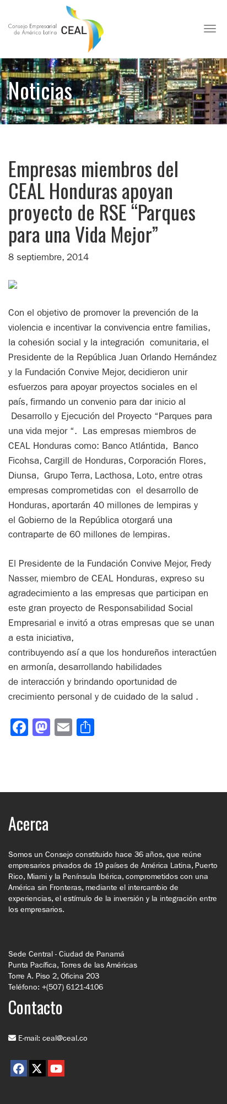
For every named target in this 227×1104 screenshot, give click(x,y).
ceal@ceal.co (65, 1038)
